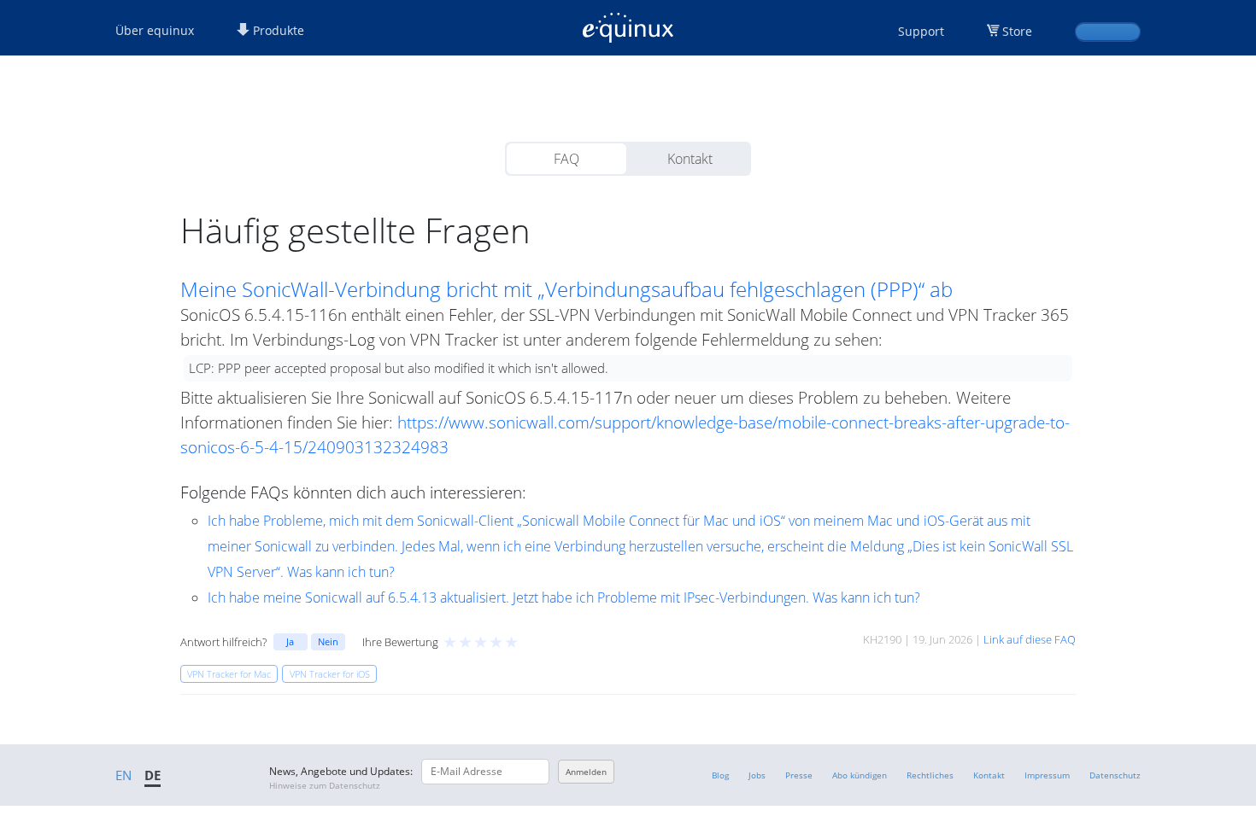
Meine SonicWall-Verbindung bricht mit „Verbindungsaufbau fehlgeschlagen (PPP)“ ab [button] (566, 289)
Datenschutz (1115, 775)
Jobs (757, 775)
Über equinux (154, 30)
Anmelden (586, 772)
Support (921, 31)
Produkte (276, 30)
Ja (290, 641)
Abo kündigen (859, 775)
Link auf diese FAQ (1029, 639)
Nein (328, 641)
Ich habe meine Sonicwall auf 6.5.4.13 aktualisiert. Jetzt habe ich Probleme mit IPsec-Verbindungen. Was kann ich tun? (564, 597)
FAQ (566, 158)
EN (123, 775)
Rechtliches (930, 775)
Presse (799, 775)
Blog (720, 775)
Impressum (1047, 775)
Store (1017, 31)
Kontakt (690, 158)
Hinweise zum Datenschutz (324, 785)
